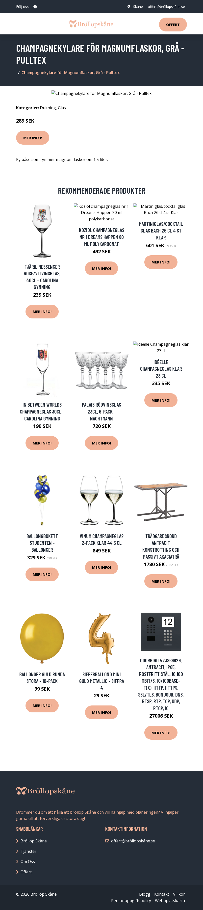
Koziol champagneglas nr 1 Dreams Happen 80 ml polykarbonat (101, 237)
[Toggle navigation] (22, 24)
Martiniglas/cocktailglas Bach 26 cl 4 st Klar (161, 230)
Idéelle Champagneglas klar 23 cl (161, 369)
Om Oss (28, 861)
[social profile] (35, 6)
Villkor (179, 894)
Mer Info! (32, 137)
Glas (62, 107)
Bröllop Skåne (34, 841)
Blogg (144, 894)
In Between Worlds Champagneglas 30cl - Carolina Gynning (42, 411)
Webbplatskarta (170, 900)
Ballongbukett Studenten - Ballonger (42, 543)
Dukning (48, 107)
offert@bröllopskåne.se (166, 6)
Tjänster (28, 851)
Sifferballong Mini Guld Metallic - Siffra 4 (101, 681)
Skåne (138, 6)
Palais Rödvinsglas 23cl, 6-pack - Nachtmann (101, 411)
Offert (173, 24)
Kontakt (161, 894)
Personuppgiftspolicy (131, 900)
